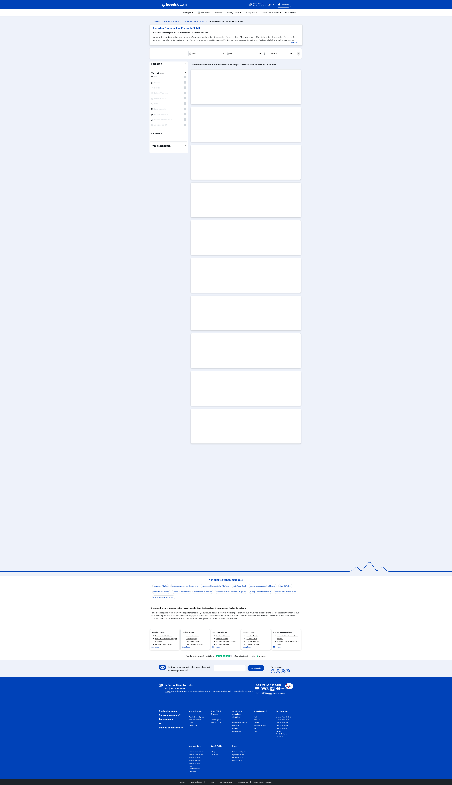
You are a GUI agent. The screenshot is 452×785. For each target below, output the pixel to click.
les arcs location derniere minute (285, 592)
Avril (255, 731)
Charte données (243, 782)
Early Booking (193, 725)
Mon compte (285, 5)
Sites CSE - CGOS (216, 723)
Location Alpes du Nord (193, 21)
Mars (255, 728)
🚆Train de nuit (204, 12)
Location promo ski (282, 725)
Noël (255, 717)
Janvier (256, 723)
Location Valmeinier (223, 636)
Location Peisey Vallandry (194, 644)
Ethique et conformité (171, 727)
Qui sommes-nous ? (170, 715)
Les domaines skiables (239, 723)
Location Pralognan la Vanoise (226, 641)
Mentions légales (196, 782)
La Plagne (235, 725)
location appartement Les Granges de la (185, 586)
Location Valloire (222, 639)
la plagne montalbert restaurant (260, 592)
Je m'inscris (256, 668)
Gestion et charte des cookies (262, 782)
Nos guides (214, 755)
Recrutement (166, 719)
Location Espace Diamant (163, 644)
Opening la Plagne (238, 755)
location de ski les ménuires (203, 592)
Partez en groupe (216, 720)
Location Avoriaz (252, 636)
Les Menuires (236, 731)
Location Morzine (252, 641)
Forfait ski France (281, 734)
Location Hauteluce (222, 644)
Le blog (213, 752)
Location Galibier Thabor (163, 636)
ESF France (279, 737)
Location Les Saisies (192, 636)
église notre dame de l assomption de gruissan (231, 592)
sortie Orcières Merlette (161, 592)
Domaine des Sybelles (239, 752)
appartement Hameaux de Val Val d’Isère (215, 586)
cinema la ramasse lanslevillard (163, 597)
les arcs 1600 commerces (181, 592)
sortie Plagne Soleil (239, 586)
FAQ (161, 723)
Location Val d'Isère (192, 641)
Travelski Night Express (196, 717)
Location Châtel (252, 639)
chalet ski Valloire (285, 586)
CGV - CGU (211, 782)
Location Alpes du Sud (283, 720)
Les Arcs (235, 728)
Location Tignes (191, 639)
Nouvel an (257, 720)
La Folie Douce (237, 760)
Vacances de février (260, 725)
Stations (218, 12)
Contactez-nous (168, 711)
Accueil (157, 21)
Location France (171, 21)
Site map (183, 782)
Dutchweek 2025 (237, 757)
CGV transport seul (226, 782)
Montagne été (291, 12)
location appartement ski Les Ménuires (262, 586)
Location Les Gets (253, 644)
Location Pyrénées (282, 723)
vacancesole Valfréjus (160, 586)
